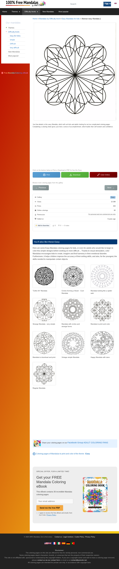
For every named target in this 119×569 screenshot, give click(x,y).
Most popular (63, 12)
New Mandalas (48, 12)
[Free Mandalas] (47, 543)
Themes (15, 12)
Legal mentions (68, 537)
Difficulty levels (30, 12)
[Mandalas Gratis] (63, 543)
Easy (113, 197)
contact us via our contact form (48, 560)
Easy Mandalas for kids (71, 19)
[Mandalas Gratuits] (54, 543)
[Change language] (115, 3)
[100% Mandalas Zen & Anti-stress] (34, 3)
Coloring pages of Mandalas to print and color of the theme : (63, 454)
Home (4, 12)
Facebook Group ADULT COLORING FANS (88, 442)
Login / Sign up (105, 3)
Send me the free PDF (50, 508)
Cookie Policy (79, 537)
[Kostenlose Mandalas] (68, 543)
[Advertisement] (75, 148)
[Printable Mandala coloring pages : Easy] (34, 454)
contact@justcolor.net (79, 560)
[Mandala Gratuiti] (59, 543)
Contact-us (58, 537)
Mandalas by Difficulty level (49, 19)
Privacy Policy (51, 515)
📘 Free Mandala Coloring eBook (14, 73)
